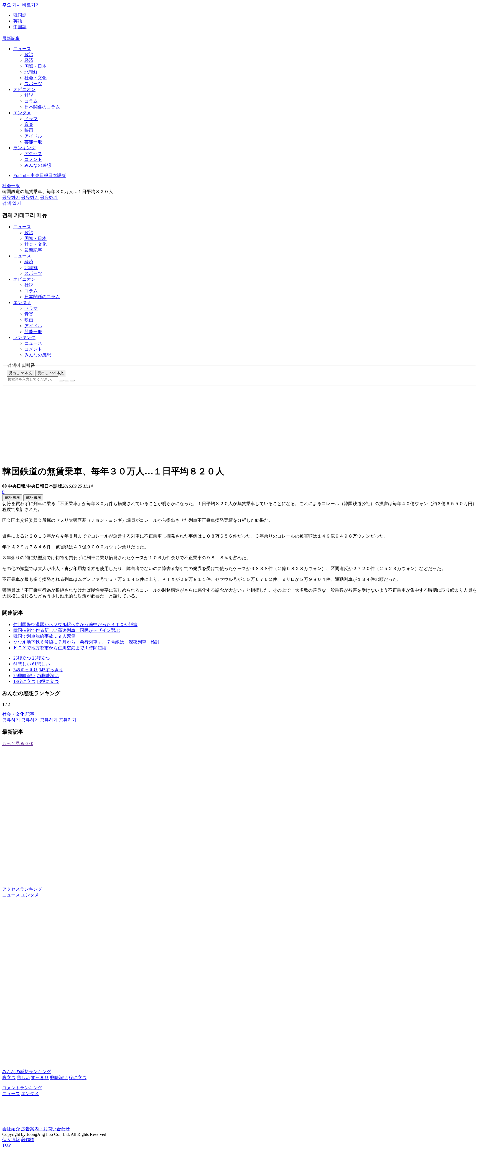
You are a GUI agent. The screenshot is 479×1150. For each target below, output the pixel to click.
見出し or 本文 (20, 373)
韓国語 (20, 15)
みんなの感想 (37, 165)
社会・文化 (35, 77)
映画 (28, 130)
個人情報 (11, 1139)
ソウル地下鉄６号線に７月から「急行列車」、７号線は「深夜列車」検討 (86, 642)
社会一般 (11, 185)
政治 (28, 54)
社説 (28, 95)
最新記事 (11, 38)
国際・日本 (35, 66)
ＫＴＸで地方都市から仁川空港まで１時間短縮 (59, 647)
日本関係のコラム (42, 107)
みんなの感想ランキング (26, 1071)
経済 (28, 60)
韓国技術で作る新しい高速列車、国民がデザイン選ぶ (66, 630)
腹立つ (9, 1077)
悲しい (23, 1077)
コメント (33, 159)
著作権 (27, 1139)
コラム (31, 101)
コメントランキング (22, 1087)
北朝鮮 (31, 72)
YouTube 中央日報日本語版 (39, 175)
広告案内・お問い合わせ (45, 1128)
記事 (18, 714)
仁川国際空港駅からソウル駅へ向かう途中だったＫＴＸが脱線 (75, 624)
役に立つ (77, 1077)
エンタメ (22, 112)
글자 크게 (33, 497)
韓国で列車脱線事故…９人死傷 (44, 636)
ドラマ (31, 118)
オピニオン (24, 89)
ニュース (22, 48)
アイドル (33, 136)
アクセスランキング (22, 889)
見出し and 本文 (51, 373)
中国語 (20, 26)
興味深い (59, 1077)
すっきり (40, 1077)
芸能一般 (33, 142)
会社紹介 (11, 1128)
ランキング (24, 147)
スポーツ (33, 83)
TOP (6, 1145)
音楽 (28, 124)
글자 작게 (12, 497)
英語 (17, 21)
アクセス (33, 153)
